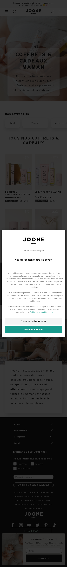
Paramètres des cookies (33, 321)
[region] (33, 283)
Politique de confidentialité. (41, 312)
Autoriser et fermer (33, 329)
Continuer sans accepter (33, 251)
